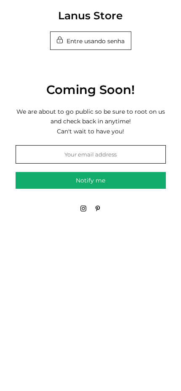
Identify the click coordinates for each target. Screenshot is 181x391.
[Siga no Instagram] (83, 208)
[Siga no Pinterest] (98, 208)
